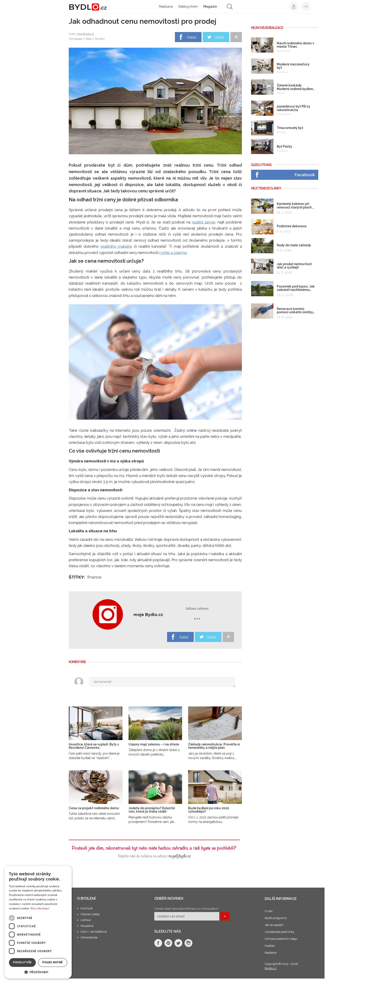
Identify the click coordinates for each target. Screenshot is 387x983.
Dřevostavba (89, 937)
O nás (268, 911)
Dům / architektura (94, 931)
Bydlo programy (276, 918)
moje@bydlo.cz (180, 855)
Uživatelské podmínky (279, 932)
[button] (38, 972)
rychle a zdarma (173, 252)
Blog (88, 38)
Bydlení (100, 38)
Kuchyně (87, 908)
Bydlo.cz (270, 968)
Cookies (270, 945)
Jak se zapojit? (274, 925)
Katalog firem (188, 6)
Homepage (75, 38)
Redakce (270, 952)
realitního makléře (116, 246)
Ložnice (86, 920)
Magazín (210, 6)
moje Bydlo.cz (85, 33)
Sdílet (191, 37)
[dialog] (38, 922)
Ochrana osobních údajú (281, 938)
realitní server (203, 222)
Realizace (166, 6)
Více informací (39, 908)
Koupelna (87, 925)
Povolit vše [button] (22, 962)
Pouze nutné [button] (52, 962)
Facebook (305, 174)
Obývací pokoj (90, 914)
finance (94, 577)
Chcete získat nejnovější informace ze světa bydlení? (186, 908)
